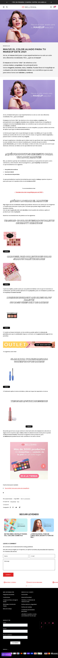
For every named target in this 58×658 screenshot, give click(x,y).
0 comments (26, 499)
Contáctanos (6, 597)
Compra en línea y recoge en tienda (10, 600)
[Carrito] (54, 7)
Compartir (6, 504)
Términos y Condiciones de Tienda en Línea (28, 600)
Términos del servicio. (11, 551)
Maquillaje (6, 46)
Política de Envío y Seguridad (29, 604)
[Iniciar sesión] (51, 7)
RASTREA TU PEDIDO (10, 582)
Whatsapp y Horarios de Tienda (9, 605)
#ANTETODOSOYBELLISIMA (35, 582)
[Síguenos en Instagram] (45, 623)
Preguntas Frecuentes (8, 594)
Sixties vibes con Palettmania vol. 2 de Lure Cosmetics (15, 535)
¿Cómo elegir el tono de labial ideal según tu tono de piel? (42, 535)
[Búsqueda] (7, 7)
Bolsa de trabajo (7, 609)
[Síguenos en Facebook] (41, 623)
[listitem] (10, 507)
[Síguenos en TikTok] (41, 627)
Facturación (24, 594)
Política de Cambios (26, 607)
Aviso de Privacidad (26, 597)
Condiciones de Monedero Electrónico (28, 610)
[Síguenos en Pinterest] (49, 623)
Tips (18, 501)
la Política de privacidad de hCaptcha (42, 549)
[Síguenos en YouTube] (53, 623)
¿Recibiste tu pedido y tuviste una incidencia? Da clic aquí (28, 615)
